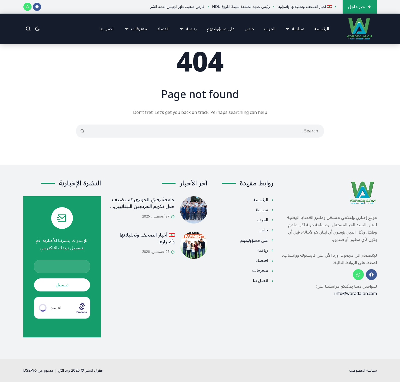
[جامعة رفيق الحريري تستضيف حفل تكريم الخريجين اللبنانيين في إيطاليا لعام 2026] (193, 209)
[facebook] (37, 7)
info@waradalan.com (355, 293)
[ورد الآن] (359, 29)
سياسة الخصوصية (363, 370)
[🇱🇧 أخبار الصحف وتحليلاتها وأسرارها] (193, 245)
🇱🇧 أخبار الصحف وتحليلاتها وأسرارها (147, 238)
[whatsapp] (27, 7)
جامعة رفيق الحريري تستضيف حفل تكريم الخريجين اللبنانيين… (142, 203)
